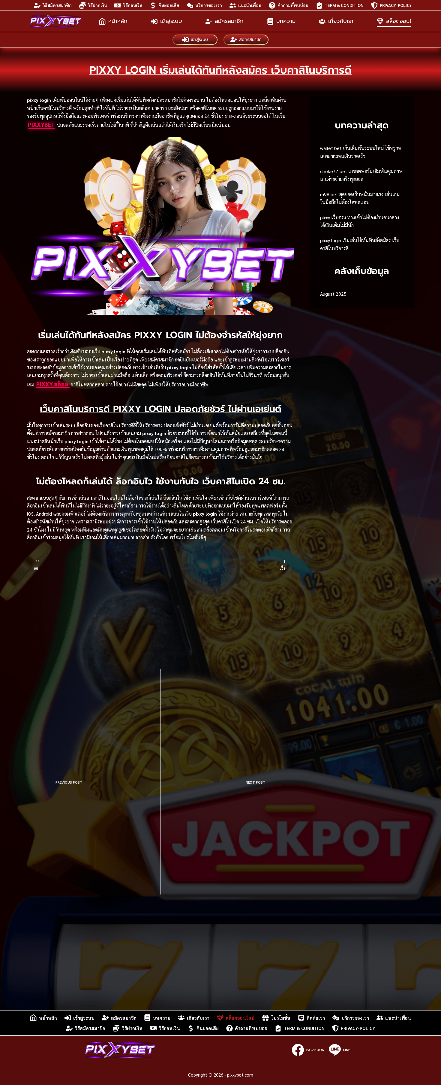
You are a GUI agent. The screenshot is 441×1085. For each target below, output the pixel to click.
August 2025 (333, 294)
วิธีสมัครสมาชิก (57, 5)
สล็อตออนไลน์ (402, 21)
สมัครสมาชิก (229, 21)
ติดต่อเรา (316, 1018)
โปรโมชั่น (280, 1018)
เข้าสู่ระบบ (171, 21)
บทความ (286, 21)
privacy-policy (396, 5)
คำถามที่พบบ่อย (293, 5)
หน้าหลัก (118, 21)
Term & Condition (344, 5)
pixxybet (41, 124)
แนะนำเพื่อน (249, 5)
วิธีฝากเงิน (97, 5)
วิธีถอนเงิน (132, 5)
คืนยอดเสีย (168, 5)
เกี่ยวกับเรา (340, 21)
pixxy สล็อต (53, 384)
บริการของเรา (208, 5)
